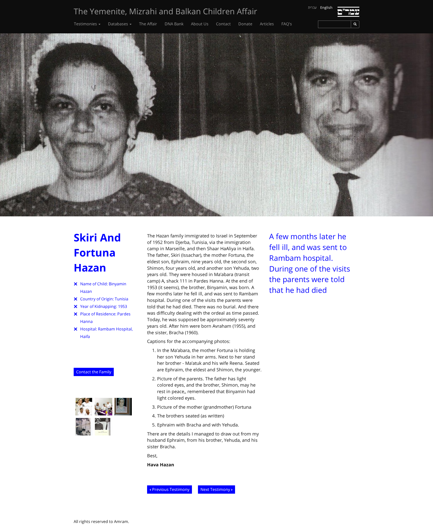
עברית (312, 7)
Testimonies (86, 24)
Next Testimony (215, 489)
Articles (267, 24)
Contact (223, 24)
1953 (122, 306)
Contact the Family (93, 372)
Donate (245, 24)
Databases (118, 24)
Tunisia (121, 299)
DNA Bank (174, 24)
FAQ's (286, 24)
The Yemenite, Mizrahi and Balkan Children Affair (165, 11)
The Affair (148, 24)
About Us (199, 24)
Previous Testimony (170, 489)
